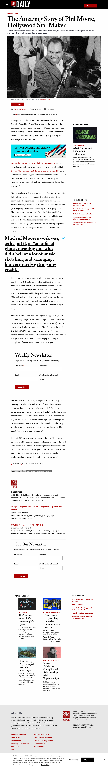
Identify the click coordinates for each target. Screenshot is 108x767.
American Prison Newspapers (41, 745)
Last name (43, 365)
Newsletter (91, 6)
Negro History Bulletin (44, 471)
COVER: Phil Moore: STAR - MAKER (27, 524)
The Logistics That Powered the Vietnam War (84, 223)
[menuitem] (90, 5)
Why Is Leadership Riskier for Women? (82, 600)
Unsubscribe (16, 740)
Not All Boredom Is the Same (83, 214)
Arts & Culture (12, 13)
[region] (54, 760)
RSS (12, 749)
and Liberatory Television (82, 151)
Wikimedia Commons (45, 99)
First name (19, 365)
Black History (16, 471)
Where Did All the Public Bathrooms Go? (82, 204)
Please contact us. (17, 465)
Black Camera (31, 471)
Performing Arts (24, 612)
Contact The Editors (42, 734)
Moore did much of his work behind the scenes (32, 163)
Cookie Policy (45, 765)
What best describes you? (49, 375)
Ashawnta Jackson (20, 109)
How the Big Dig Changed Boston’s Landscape (26, 666)
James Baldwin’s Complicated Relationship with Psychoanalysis (51, 671)
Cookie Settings (74, 759)
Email (17, 375)
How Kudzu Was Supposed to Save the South (84, 209)
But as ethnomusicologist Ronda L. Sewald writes (33, 170)
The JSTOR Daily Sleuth (43, 740)
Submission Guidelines (43, 737)
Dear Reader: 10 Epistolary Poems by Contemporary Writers (51, 621)
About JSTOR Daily (18, 734)
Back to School (77, 604)
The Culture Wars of (82, 218)
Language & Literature (51, 612)
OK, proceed (87, 760)
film (23, 471)
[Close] (104, 759)
